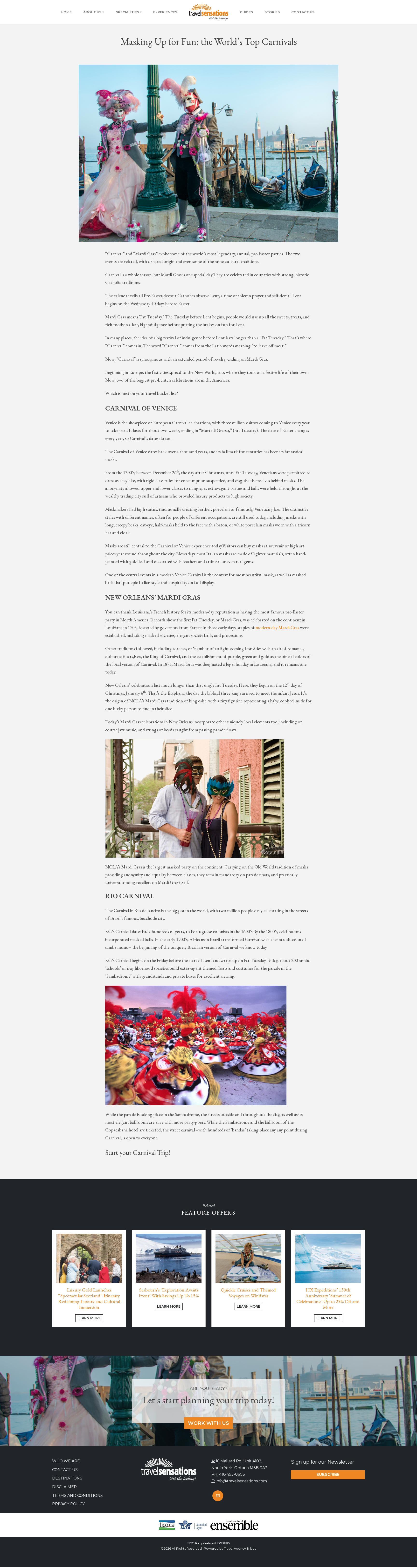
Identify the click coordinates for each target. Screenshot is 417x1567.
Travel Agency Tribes (240, 1548)
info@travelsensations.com (241, 1481)
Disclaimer (64, 1487)
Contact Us (302, 12)
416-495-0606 (232, 1474)
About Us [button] (92, 12)
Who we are (66, 1461)
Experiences (165, 12)
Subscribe (328, 1474)
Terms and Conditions (77, 1495)
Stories (272, 12)
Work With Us (208, 1423)
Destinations (67, 1478)
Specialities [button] (127, 12)
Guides (246, 12)
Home (66, 12)
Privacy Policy (68, 1504)
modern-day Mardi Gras (277, 628)
